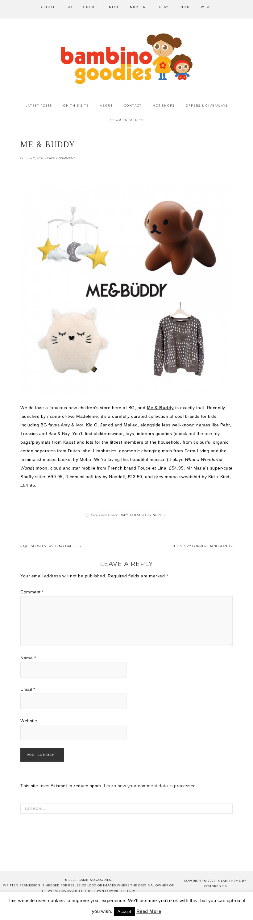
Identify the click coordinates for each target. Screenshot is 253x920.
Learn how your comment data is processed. (150, 785)
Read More (148, 911)
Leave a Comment (60, 158)
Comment (32, 591)
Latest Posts (140, 515)
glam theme (229, 880)
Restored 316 (215, 886)
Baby (124, 515)
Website (28, 720)
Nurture (160, 515)
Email (27, 689)
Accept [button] (124, 911)
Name (28, 657)
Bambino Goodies (126, 58)
